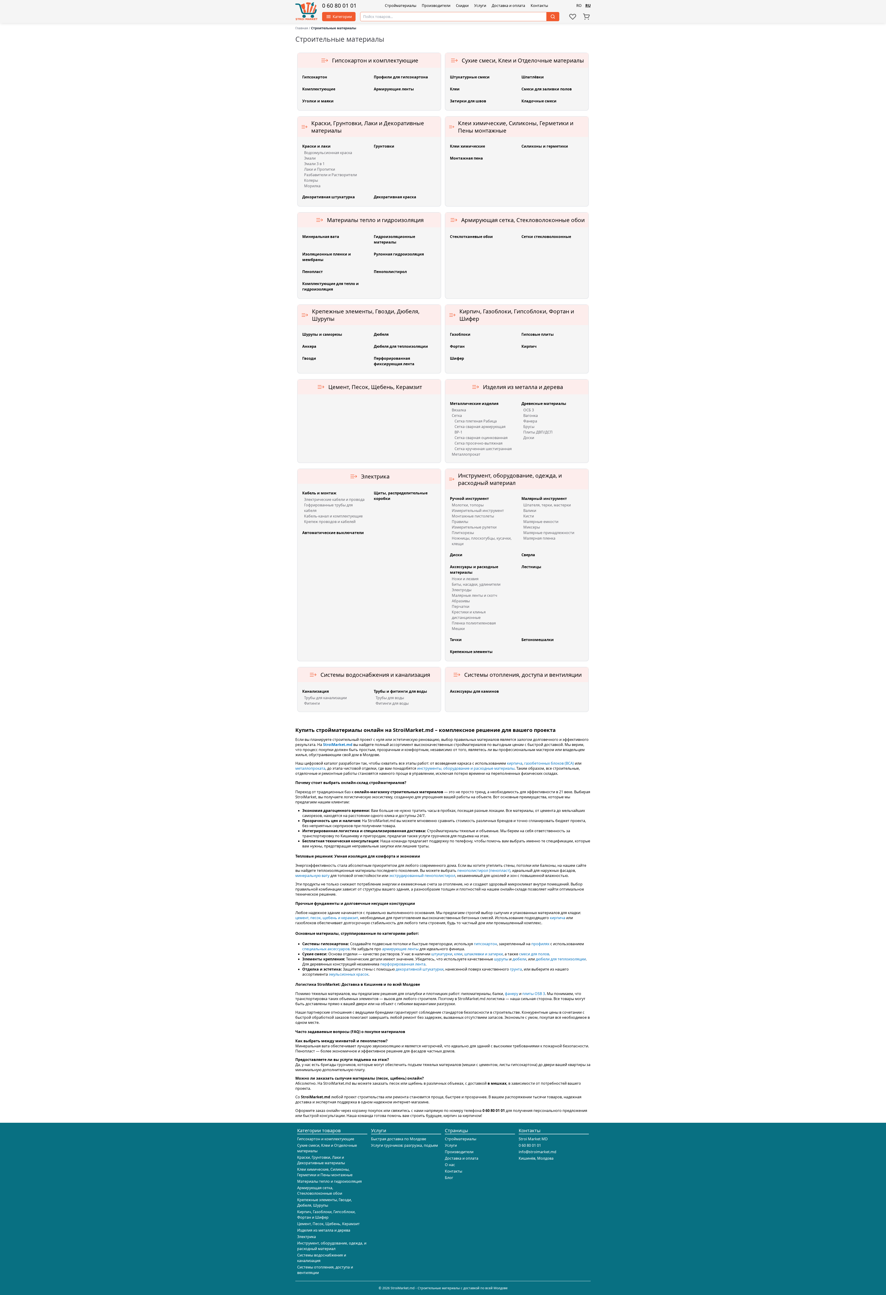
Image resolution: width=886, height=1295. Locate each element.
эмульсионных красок (348, 974)
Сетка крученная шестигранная (483, 448)
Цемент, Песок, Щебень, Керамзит (328, 1223)
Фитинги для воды (392, 703)
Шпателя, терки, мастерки (547, 505)
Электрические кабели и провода (334, 499)
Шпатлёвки (532, 77)
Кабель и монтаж (319, 493)
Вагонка (530, 415)
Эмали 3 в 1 (314, 163)
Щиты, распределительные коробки (401, 495)
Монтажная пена (466, 158)
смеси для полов (534, 953)
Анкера (309, 346)
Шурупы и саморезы (322, 334)
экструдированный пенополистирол (422, 875)
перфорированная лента (402, 964)
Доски (528, 437)
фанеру (511, 993)
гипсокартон (485, 943)
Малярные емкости (540, 521)
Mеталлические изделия (474, 403)
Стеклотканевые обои (471, 236)
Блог (449, 1177)
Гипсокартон (314, 77)
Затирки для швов (468, 101)
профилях (540, 943)
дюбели (519, 959)
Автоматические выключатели (333, 532)
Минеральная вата (320, 236)
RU (588, 5)
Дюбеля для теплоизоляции (401, 346)
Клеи (455, 89)
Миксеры (531, 527)
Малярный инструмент (544, 498)
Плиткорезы (463, 532)
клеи (458, 953)
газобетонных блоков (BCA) (549, 763)
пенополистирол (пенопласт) (483, 870)
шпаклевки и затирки (483, 953)
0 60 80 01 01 (339, 5)
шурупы (501, 959)
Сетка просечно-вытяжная (479, 443)
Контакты (539, 5)
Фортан (457, 346)
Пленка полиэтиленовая (474, 623)
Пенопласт (312, 271)
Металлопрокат (466, 454)
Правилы (460, 521)
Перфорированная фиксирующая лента (394, 361)
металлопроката (310, 768)
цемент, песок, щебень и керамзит (326, 917)
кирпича (514, 763)
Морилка (312, 185)
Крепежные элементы (471, 651)
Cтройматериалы (400, 5)
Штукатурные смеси (470, 77)
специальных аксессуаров (326, 948)
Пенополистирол (390, 271)
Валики (529, 510)
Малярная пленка (539, 538)
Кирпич (529, 346)
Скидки (462, 5)
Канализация (315, 691)
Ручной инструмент (469, 498)
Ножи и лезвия (465, 578)
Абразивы (461, 600)
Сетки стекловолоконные (546, 236)
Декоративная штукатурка (328, 196)
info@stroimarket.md (537, 1151)
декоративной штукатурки (419, 969)
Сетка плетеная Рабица (476, 421)
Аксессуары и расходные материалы (474, 569)
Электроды (461, 589)
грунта (516, 969)
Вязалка (459, 410)
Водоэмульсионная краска (328, 152)
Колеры (311, 180)
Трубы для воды (390, 697)
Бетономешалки (537, 639)
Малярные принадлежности (548, 532)
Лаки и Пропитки (319, 169)
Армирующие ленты (394, 89)
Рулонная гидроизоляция (399, 254)
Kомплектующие (318, 89)
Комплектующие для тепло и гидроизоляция (330, 286)
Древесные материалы (543, 403)
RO (579, 5)
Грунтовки (384, 146)
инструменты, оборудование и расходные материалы (466, 768)
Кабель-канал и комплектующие (333, 516)
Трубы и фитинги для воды (400, 691)
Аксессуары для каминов (474, 691)
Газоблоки (460, 334)
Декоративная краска (395, 196)
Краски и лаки (316, 146)
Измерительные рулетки (474, 527)
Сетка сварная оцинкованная (481, 437)
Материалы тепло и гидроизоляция (329, 1181)
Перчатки (460, 606)
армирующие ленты (400, 948)
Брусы (528, 426)
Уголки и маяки (318, 101)
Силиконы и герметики (544, 146)
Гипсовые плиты (537, 334)
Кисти (528, 516)
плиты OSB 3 (533, 993)
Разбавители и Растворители (330, 174)
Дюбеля (381, 334)
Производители (436, 5)
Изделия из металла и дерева (323, 1230)
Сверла (528, 554)
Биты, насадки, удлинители (476, 584)
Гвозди (309, 358)
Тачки (456, 639)
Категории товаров (319, 1130)
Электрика (306, 1236)
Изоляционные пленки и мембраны (326, 257)
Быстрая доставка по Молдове (398, 1138)
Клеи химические (467, 146)
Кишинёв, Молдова (536, 1158)
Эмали (310, 158)
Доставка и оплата (508, 5)
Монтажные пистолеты (473, 516)
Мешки (458, 628)
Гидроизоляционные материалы (394, 239)
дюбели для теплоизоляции (561, 959)
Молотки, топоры (468, 505)
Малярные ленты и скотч (474, 595)
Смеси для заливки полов (546, 89)
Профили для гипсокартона (401, 77)
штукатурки (441, 953)
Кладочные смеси (539, 101)
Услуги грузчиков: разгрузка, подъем (404, 1145)
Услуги (480, 5)
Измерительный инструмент (478, 510)
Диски (456, 554)
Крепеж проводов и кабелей (330, 521)
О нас (450, 1164)
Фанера (530, 421)
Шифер (457, 358)
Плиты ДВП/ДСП (538, 432)
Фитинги (312, 703)
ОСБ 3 (528, 410)
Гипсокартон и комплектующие (325, 1138)
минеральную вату (312, 875)
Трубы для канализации (325, 697)
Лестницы (531, 566)
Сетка (457, 415)
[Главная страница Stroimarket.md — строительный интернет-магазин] (306, 11)
